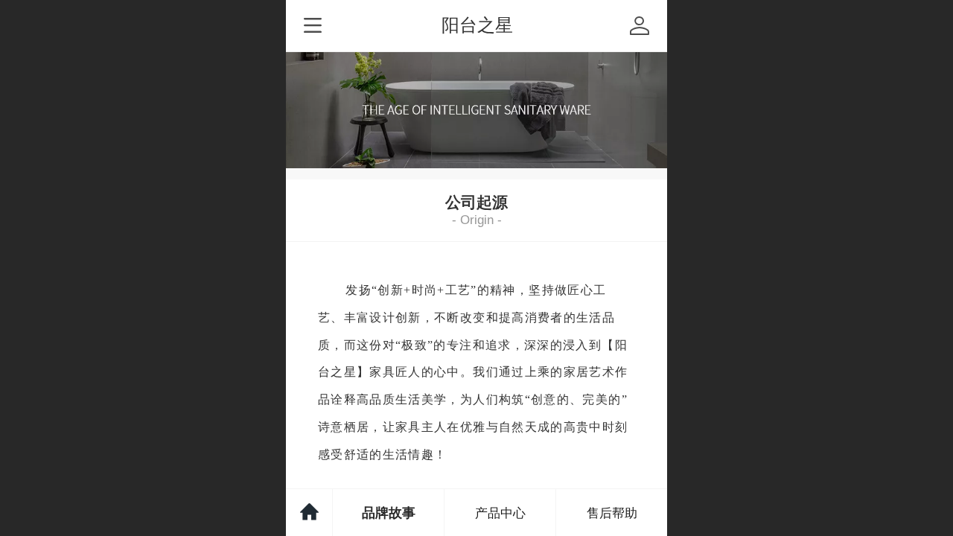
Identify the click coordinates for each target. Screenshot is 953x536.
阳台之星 (477, 25)
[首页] (309, 512)
